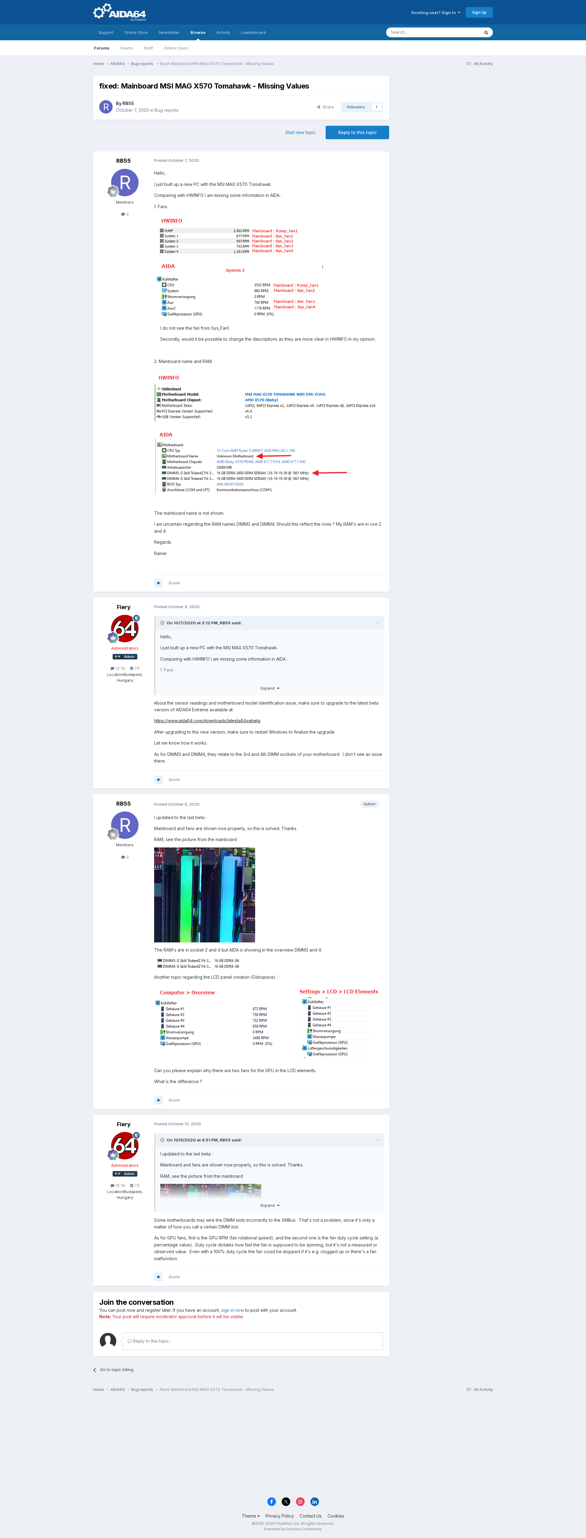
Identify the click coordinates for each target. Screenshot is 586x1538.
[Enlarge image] (238, 267)
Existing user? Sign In (434, 12)
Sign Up (479, 12)
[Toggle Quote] (163, 622)
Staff (148, 47)
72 (136, 668)
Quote (174, 582)
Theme (249, 1515)
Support (106, 32)
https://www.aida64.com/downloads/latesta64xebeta (207, 720)
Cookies (335, 1515)
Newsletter (169, 32)
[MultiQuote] (158, 583)
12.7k (119, 668)
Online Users (176, 47)
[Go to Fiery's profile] (125, 628)
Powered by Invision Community (293, 1529)
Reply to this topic (357, 132)
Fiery (124, 607)
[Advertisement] (444, 116)
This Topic (461, 32)
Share (327, 106)
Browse (197, 32)
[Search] (486, 32)
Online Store (136, 32)
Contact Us (311, 1515)
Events (127, 47)
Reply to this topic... (152, 1341)
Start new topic (300, 132)
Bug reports (167, 110)
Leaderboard (253, 32)
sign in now (232, 1310)
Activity (223, 32)
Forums (102, 47)
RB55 (128, 103)
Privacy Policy (280, 1515)
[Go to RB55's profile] (106, 107)
